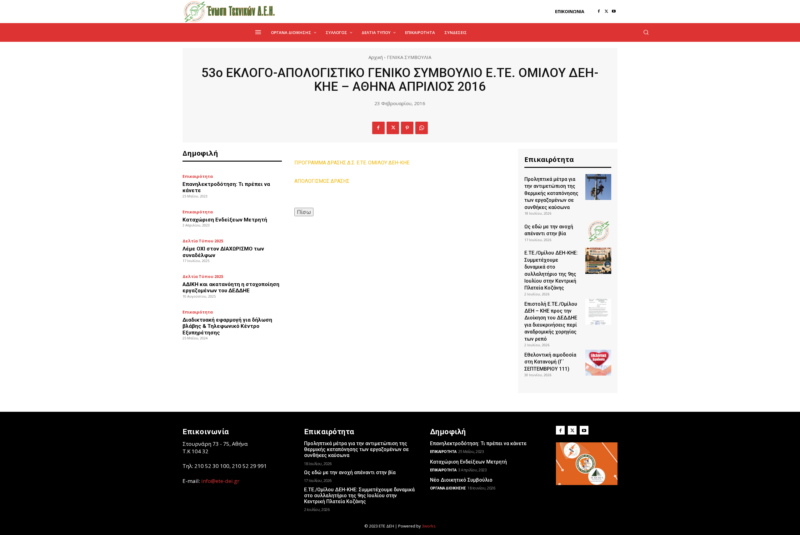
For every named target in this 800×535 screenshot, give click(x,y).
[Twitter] (606, 11)
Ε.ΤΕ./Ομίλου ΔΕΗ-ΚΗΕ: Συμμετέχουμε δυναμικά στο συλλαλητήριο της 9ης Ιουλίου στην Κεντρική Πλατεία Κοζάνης (359, 495)
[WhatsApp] (421, 128)
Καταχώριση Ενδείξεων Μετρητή (224, 219)
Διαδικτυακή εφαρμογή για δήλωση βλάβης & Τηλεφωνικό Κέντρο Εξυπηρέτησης (227, 326)
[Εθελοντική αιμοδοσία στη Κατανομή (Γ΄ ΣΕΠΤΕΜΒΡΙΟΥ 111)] (598, 363)
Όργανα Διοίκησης (448, 488)
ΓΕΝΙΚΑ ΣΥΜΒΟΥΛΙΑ (409, 57)
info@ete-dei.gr (220, 480)
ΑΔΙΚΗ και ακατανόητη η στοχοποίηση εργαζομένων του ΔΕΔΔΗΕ (230, 287)
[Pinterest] (407, 128)
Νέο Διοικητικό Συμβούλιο (461, 480)
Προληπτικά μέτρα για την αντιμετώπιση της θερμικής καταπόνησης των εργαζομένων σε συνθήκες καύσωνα (551, 193)
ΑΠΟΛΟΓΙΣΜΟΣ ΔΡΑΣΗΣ (321, 181)
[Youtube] (614, 11)
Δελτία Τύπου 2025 (202, 241)
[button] (646, 32)
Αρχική (375, 57)
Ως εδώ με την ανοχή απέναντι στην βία (350, 472)
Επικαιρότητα (197, 176)
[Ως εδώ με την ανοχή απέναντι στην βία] (598, 231)
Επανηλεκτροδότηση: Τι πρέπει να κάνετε (478, 443)
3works (429, 526)
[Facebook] (598, 11)
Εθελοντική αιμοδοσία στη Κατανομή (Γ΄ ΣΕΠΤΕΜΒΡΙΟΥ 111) (550, 362)
